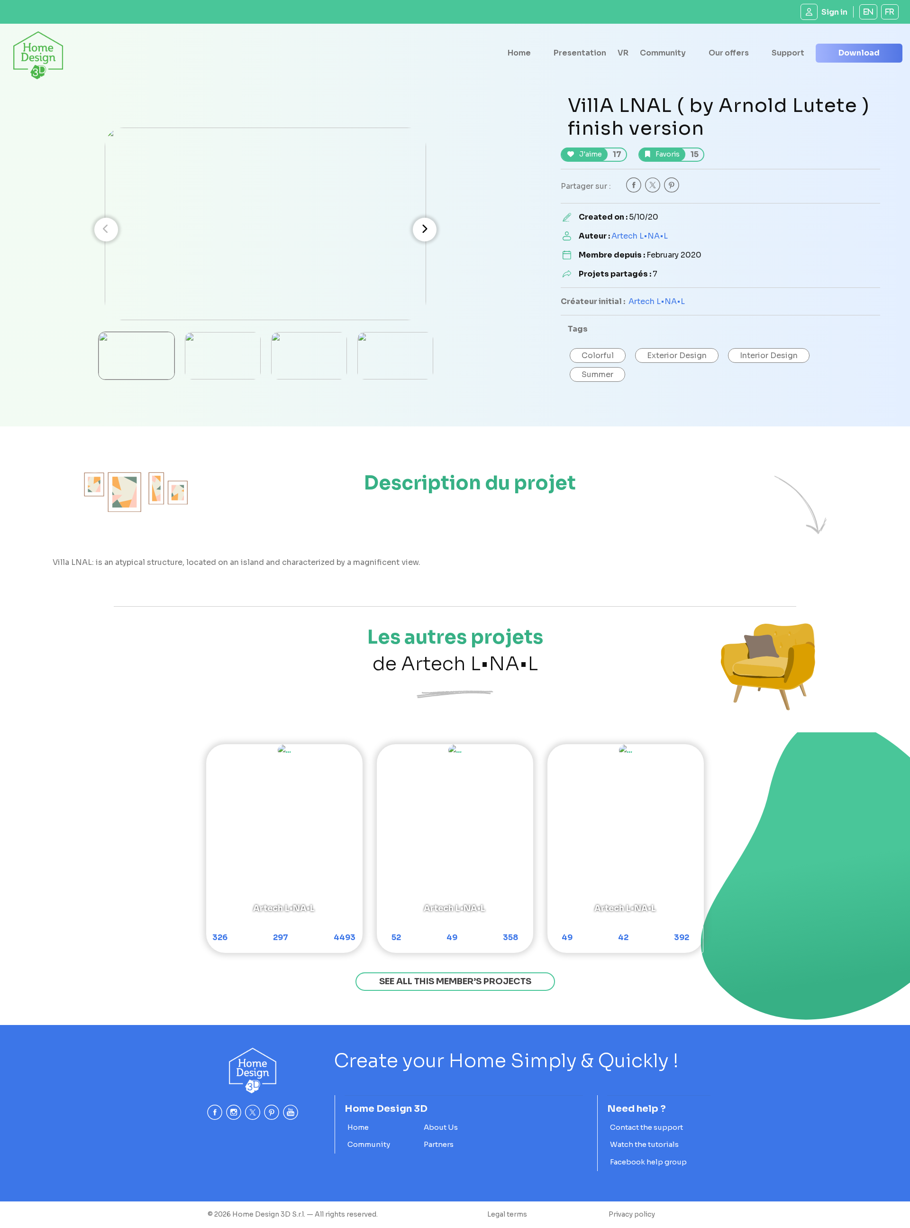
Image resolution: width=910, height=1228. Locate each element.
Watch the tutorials (644, 1144)
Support (788, 53)
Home (519, 53)
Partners (439, 1144)
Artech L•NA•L (639, 236)
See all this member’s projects (455, 981)
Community (663, 53)
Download (859, 53)
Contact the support (646, 1127)
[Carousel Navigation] (265, 229)
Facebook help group (648, 1161)
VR (623, 53)
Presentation (580, 53)
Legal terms (507, 1214)
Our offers (729, 53)
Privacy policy (632, 1214)
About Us (441, 1127)
